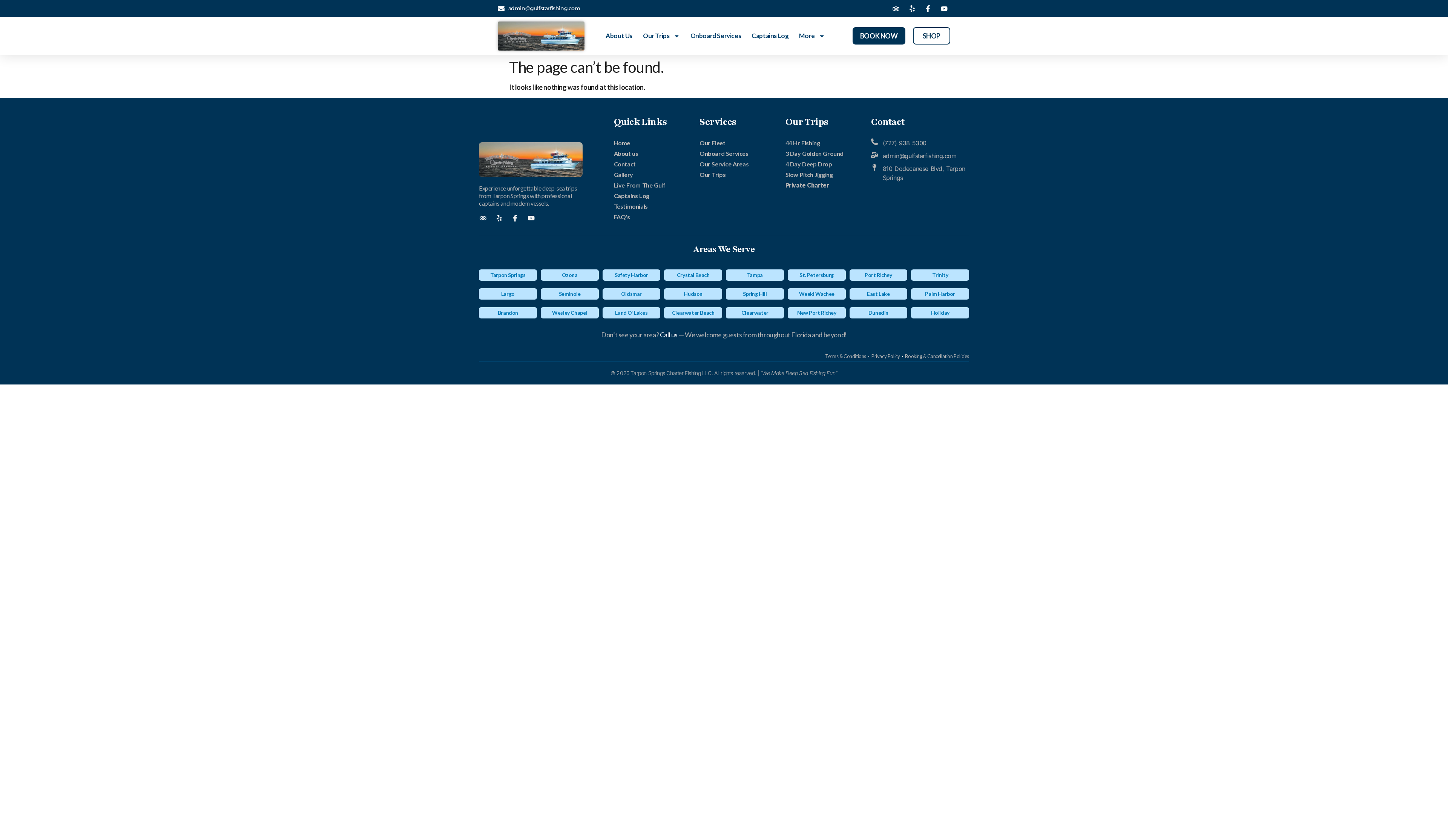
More (806, 36)
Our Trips (656, 36)
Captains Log (770, 36)
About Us (619, 36)
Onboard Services (715, 36)
